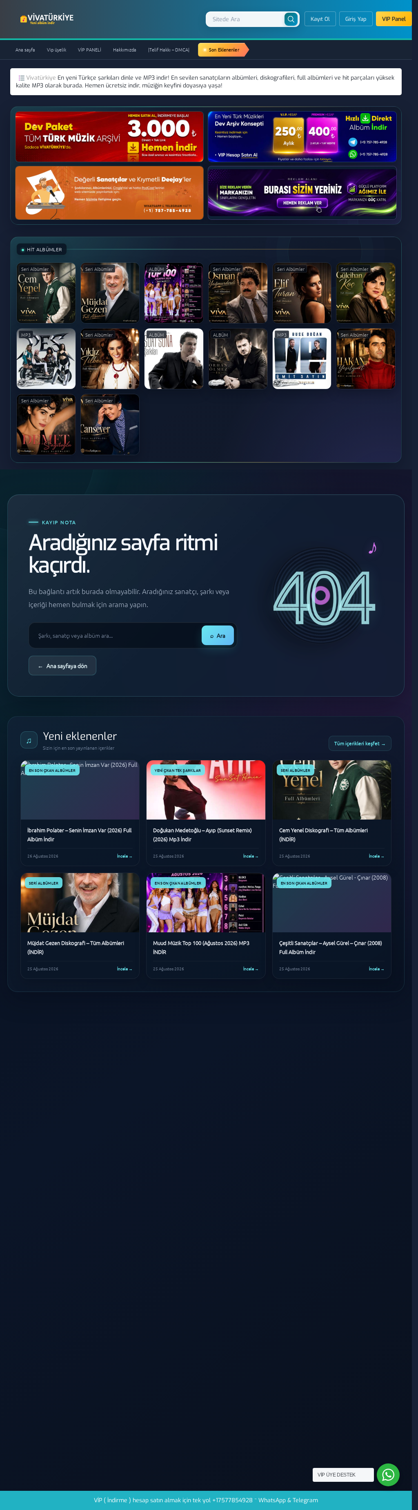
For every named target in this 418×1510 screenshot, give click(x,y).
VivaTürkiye (48, 18)
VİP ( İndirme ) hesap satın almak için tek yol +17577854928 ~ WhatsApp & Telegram (206, 1500)
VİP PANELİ (89, 49)
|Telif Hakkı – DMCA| (168, 49)
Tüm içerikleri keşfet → (360, 743)
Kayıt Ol (320, 19)
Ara (217, 635)
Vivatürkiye (42, 78)
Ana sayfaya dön (62, 665)
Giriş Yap (356, 19)
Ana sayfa (25, 49)
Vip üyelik (56, 49)
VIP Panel (394, 19)
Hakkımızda (124, 49)
